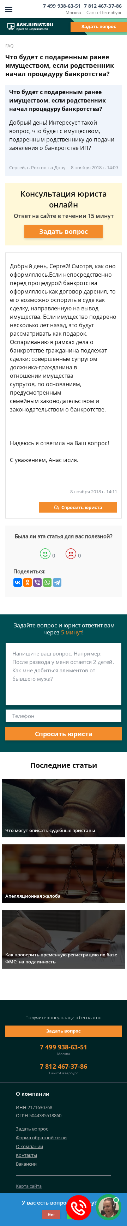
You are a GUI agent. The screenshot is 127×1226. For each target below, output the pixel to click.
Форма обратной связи (41, 1137)
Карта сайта (29, 1186)
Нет (51, 1214)
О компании (29, 1146)
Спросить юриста (81, 507)
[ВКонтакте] (17, 582)
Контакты (26, 1155)
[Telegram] (57, 582)
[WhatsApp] (47, 582)
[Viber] (37, 582)
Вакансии (26, 1164)
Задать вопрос (98, 26)
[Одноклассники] (27, 582)
